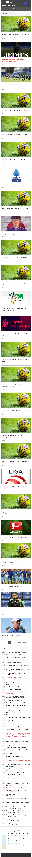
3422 (19, 642)
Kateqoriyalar (16, 8)
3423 (24, 642)
